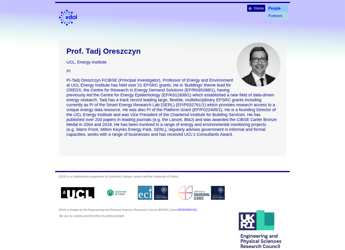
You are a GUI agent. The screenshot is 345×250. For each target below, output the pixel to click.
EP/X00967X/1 (187, 210)
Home (259, 8)
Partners (275, 16)
